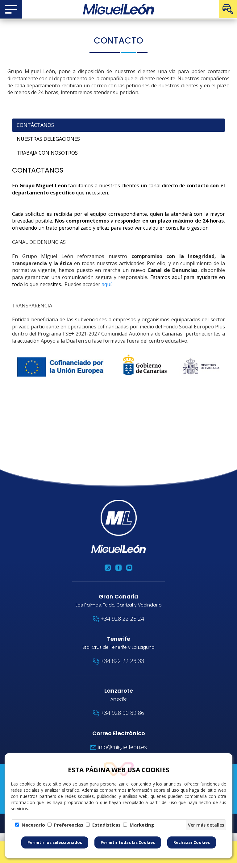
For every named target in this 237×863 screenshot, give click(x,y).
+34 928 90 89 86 (121, 712)
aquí (106, 284)
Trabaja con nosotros (47, 152)
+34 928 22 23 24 (121, 618)
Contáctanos (35, 125)
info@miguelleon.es (121, 747)
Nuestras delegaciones (48, 138)
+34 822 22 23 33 (121, 661)
